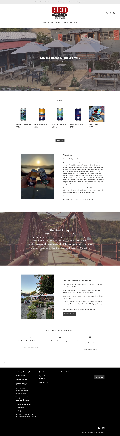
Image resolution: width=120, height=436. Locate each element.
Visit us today (69, 314)
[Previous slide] (56, 88)
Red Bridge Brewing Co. (89, 432)
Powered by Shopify (100, 432)
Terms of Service (43, 382)
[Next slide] (64, 88)
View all (60, 140)
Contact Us (42, 378)
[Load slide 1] (59, 88)
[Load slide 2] (60, 88)
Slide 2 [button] (61, 356)
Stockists (41, 380)
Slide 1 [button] (59, 356)
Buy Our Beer (42, 376)
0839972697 (21, 407)
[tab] (59, 356)
